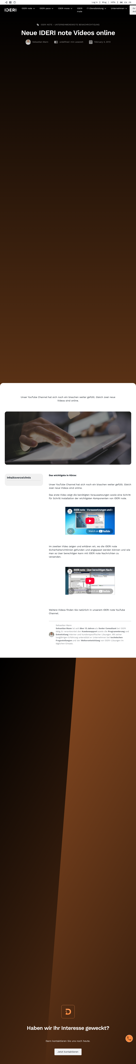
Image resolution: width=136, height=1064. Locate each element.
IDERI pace (45, 8)
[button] (28, 8)
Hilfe (113, 2)
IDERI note (27, 8)
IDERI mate (79, 10)
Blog (104, 2)
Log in (95, 2)
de (121, 2)
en (125, 2)
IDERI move (64, 8)
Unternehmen (117, 8)
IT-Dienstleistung (95, 8)
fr (130, 2)
